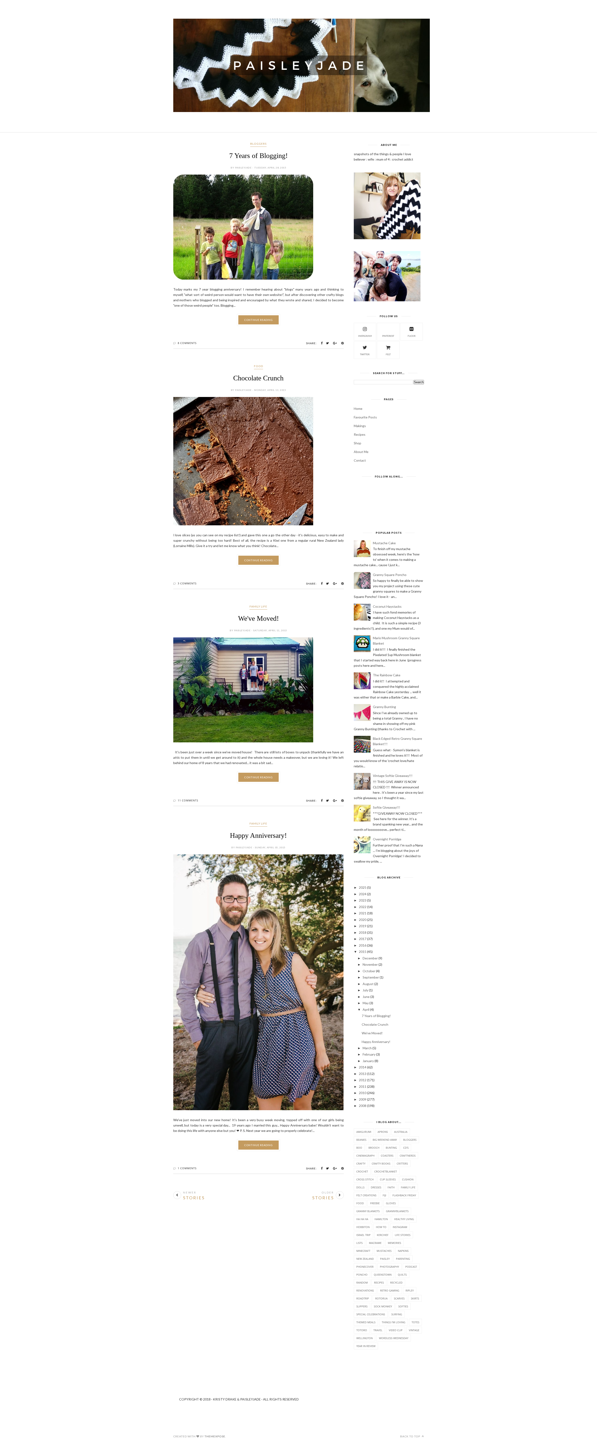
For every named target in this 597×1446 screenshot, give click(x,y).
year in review (365, 1346)
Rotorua (381, 1298)
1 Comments (187, 1240)
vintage (414, 1330)
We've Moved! (258, 618)
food (258, 366)
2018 (362, 932)
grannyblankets (397, 1211)
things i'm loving (393, 1322)
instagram (365, 335)
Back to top (410, 1436)
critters (402, 1163)
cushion (407, 1179)
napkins (403, 1251)
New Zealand (365, 1258)
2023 (362, 900)
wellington (364, 1338)
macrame (375, 1243)
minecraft (363, 1251)
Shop (357, 443)
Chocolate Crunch (258, 378)
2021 (362, 913)
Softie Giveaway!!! (386, 807)
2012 (362, 1080)
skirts (415, 1298)
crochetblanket (385, 1171)
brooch (373, 1147)
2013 (362, 1074)
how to (381, 1227)
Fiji (384, 1195)
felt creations (366, 1195)
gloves (391, 1203)
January (368, 1061)
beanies (361, 1139)
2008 (362, 1106)
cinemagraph (365, 1155)
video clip (396, 1330)
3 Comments (187, 583)
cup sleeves (388, 1179)
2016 (362, 945)
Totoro (361, 1330)
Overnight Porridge (387, 839)
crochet (362, 1171)
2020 (362, 920)
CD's (406, 1147)
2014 (362, 1067)
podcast (411, 1266)
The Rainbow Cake (386, 675)
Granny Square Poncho (389, 575)
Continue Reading (258, 319)
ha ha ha (362, 1219)
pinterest (388, 335)
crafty (360, 1163)
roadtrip (362, 1298)
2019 (362, 926)
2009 (362, 1099)
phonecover (365, 1266)
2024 (362, 894)
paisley (385, 1258)
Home (358, 409)
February (369, 1054)
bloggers (258, 143)
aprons (383, 1132)
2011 (362, 1086)
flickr (412, 335)
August (368, 984)
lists (359, 1243)
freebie (375, 1203)
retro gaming (389, 1290)
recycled (396, 1282)
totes (415, 1322)
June (366, 997)
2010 (362, 1093)
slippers (362, 1306)
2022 (362, 907)
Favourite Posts (365, 417)
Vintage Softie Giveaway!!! (393, 776)
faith (391, 1187)
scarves (399, 1298)
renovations (365, 1290)
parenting (403, 1258)
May (366, 1003)
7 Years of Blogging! (258, 155)
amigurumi (363, 1132)
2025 (362, 887)
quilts (402, 1274)
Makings (360, 426)
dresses (376, 1187)
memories (394, 1243)
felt (388, 354)
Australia (400, 1132)
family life (258, 606)
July (365, 990)
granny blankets (368, 1211)
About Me (361, 452)
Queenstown (383, 1274)
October (369, 971)
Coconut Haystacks (387, 606)
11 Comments (188, 872)
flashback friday (404, 1195)
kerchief (383, 1235)
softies (403, 1306)
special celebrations (370, 1314)
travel (377, 1330)
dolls (360, 1187)
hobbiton (363, 1227)
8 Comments (187, 343)
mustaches (384, 1251)
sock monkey (383, 1306)
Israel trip (363, 1235)
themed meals (365, 1322)
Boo (359, 1147)
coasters (387, 1155)
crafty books (381, 1163)
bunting (391, 1147)
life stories (402, 1235)
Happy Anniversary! (258, 908)
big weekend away (385, 1139)
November (370, 964)
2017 (362, 939)
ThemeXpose (215, 1436)
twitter (365, 354)
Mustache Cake (384, 543)
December (370, 958)
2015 (362, 952)
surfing (396, 1314)
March (367, 1048)
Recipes (359, 434)
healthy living (404, 1219)
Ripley (410, 1290)
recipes (379, 1282)
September (371, 977)
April (366, 1009)
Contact (360, 460)
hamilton (381, 1219)
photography (389, 1266)
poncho (362, 1274)
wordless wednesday (393, 1338)
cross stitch (365, 1179)
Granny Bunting (384, 707)
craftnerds (408, 1155)
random (362, 1282)
